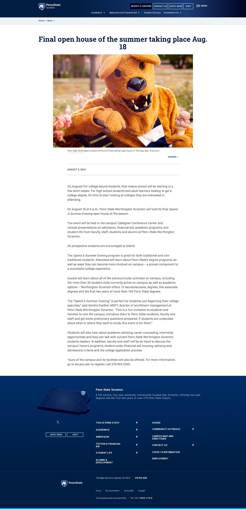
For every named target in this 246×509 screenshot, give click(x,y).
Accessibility (129, 491)
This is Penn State (107, 422)
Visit (188, 6)
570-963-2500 (141, 478)
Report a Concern (141, 6)
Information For (171, 12)
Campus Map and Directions (162, 437)
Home (41, 20)
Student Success (152, 12)
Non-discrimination (113, 491)
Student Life (104, 453)
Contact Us (160, 6)
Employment (160, 458)
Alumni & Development (104, 461)
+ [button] (137, 423)
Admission (102, 437)
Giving (156, 422)
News (50, 20)
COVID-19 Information (166, 452)
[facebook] (52, 422)
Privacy (98, 491)
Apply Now (176, 6)
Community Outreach (166, 429)
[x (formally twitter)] (58, 422)
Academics (96, 12)
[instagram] (77, 422)
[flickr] (64, 422)
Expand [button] (172, 157)
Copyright (141, 491)
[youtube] (71, 422)
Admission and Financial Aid (123, 12)
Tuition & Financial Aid (108, 445)
